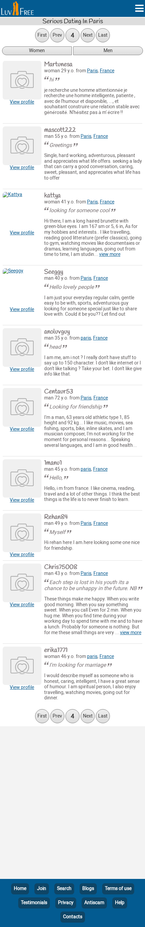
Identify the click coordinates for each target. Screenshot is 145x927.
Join (41, 888)
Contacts (72, 917)
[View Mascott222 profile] (22, 145)
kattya (52, 195)
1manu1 (53, 463)
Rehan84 (56, 517)
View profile (22, 102)
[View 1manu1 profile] (22, 478)
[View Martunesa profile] (22, 80)
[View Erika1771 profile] (22, 666)
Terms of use (118, 888)
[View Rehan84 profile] (22, 532)
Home (20, 888)
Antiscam (94, 902)
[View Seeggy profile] (22, 287)
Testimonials (34, 902)
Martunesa (58, 64)
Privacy (66, 902)
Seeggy (53, 272)
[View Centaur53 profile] (22, 407)
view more (109, 254)
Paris (92, 71)
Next (88, 35)
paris (86, 338)
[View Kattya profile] (22, 211)
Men (108, 50)
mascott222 (60, 130)
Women (37, 50)
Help (119, 902)
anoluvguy (57, 331)
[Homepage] (17, 8)
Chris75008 (60, 567)
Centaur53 (58, 391)
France (107, 71)
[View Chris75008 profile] (22, 583)
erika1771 (55, 650)
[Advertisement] (72, 804)
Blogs (88, 888)
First (42, 35)
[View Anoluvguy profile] (22, 347)
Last (103, 35)
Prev (57, 35)
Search (64, 888)
